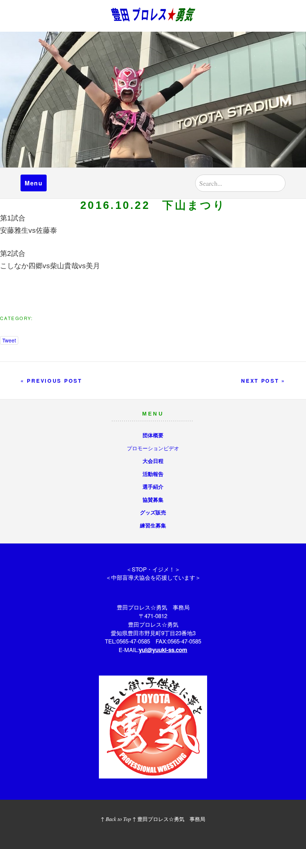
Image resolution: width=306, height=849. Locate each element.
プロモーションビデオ (153, 448)
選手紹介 (153, 486)
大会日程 (153, 460)
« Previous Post (51, 380)
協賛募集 (153, 499)
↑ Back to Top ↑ (118, 819)
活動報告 (153, 473)
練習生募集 (153, 525)
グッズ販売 (153, 512)
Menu (34, 183)
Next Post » (263, 380)
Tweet (9, 340)
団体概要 (153, 435)
